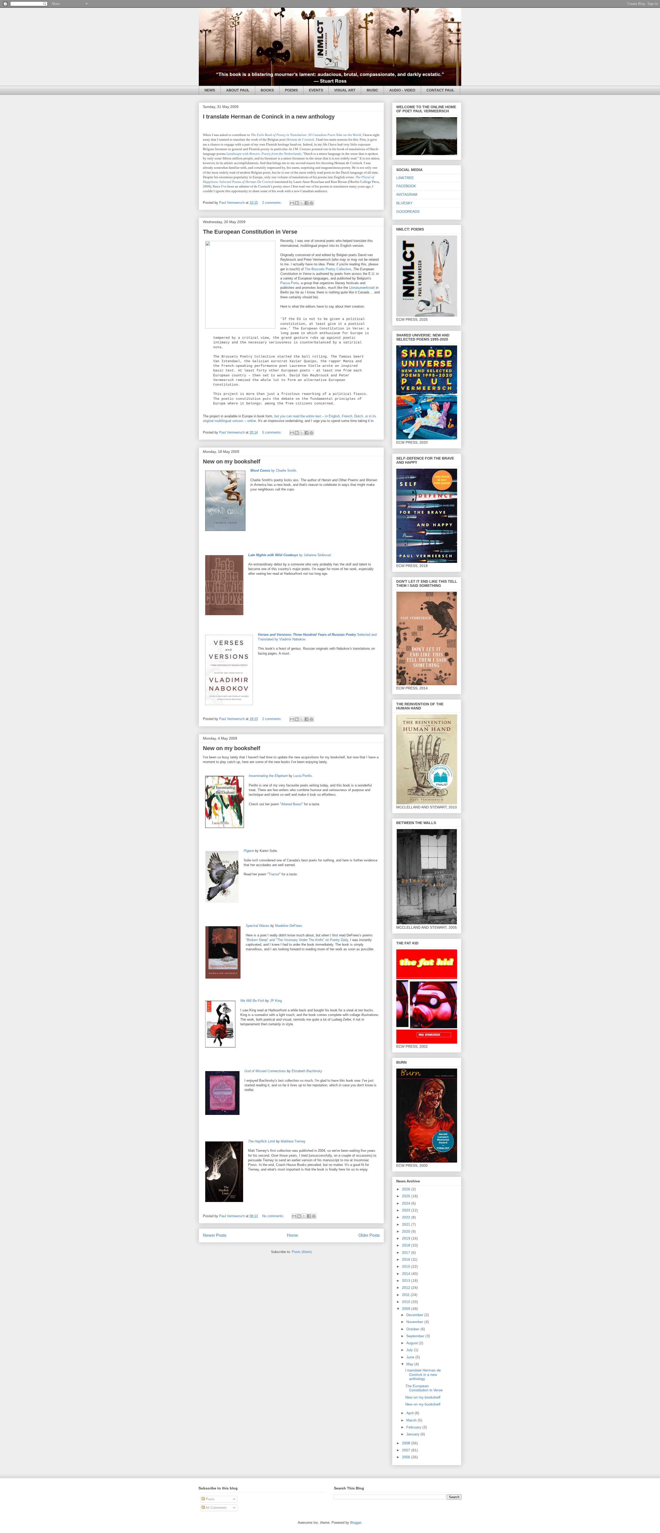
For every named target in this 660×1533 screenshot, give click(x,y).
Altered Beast (291, 804)
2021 (406, 1224)
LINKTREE (405, 178)
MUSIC (372, 90)
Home (292, 1235)
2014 (406, 1274)
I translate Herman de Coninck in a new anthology (269, 116)
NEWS (209, 90)
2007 (406, 1450)
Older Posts (369, 1235)
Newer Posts (214, 1235)
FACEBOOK (406, 186)
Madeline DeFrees (288, 926)
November (415, 1322)
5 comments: (272, 432)
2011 (406, 1295)
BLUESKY (404, 203)
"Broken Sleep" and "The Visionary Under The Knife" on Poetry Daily (297, 940)
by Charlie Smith (273, 470)
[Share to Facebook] (306, 203)
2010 (406, 1302)
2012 (406, 1287)
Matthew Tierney (293, 1141)
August (412, 1343)
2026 (406, 1189)
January (413, 1434)
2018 (406, 1245)
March (412, 1420)
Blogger (355, 1522)
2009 (406, 1309)
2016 (406, 1259)
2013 (406, 1280)
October (413, 1329)
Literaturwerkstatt (362, 288)
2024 (406, 1203)
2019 (406, 1238)
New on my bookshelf (231, 461)
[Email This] (291, 203)
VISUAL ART (345, 90)
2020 (406, 1231)
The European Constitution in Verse (250, 231)
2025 (406, 1196)
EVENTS (316, 90)
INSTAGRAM (406, 194)
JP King (276, 1001)
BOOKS (267, 90)
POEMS (291, 90)
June (410, 1357)
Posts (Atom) (302, 1252)
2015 (406, 1266)
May (410, 1364)
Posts (209, 1499)
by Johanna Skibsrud (289, 555)
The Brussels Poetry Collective (328, 269)
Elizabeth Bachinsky (307, 1071)
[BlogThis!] (296, 203)
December (415, 1315)
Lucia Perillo (302, 776)
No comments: (273, 1216)
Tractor (274, 874)
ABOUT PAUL (238, 90)
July (410, 1350)
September (415, 1336)
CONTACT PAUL (440, 90)
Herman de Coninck (300, 139)
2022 (406, 1217)
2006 (406, 1457)
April (410, 1413)
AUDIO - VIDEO (402, 90)
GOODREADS (407, 211)
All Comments (216, 1508)
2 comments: (272, 203)
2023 (406, 1210)
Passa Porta (289, 283)
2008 (406, 1443)
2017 (406, 1252)
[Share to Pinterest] (311, 203)
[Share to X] (301, 203)
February (414, 1427)
